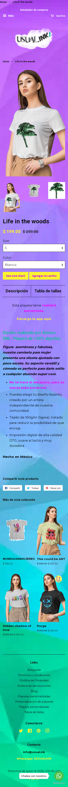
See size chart (15, 276)
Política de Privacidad (34, 680)
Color (7, 258)
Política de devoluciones (34, 686)
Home (3, 1)
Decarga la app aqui (34, 319)
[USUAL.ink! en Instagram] (47, 731)
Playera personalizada (34, 707)
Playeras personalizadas (34, 696)
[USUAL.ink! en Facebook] (30, 731)
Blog (34, 691)
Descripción (17, 291)
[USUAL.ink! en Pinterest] (38, 731)
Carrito (60, 16)
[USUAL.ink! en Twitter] (21, 731)
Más (10, 16)
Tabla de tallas (48, 291)
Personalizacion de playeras (34, 701)
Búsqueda (34, 670)
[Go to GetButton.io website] (59, 783)
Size (6, 241)
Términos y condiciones (34, 675)
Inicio (6, 61)
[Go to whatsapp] (59, 776)
